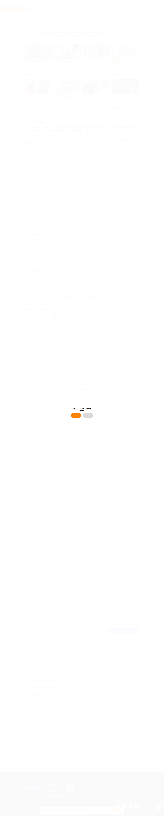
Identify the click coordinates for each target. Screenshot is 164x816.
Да (76, 415)
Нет (88, 415)
